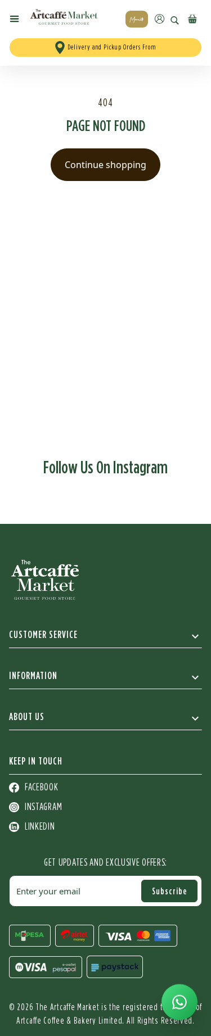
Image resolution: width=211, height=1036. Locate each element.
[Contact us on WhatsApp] (179, 1002)
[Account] (159, 19)
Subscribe (169, 890)
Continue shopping (105, 165)
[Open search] (174, 20)
